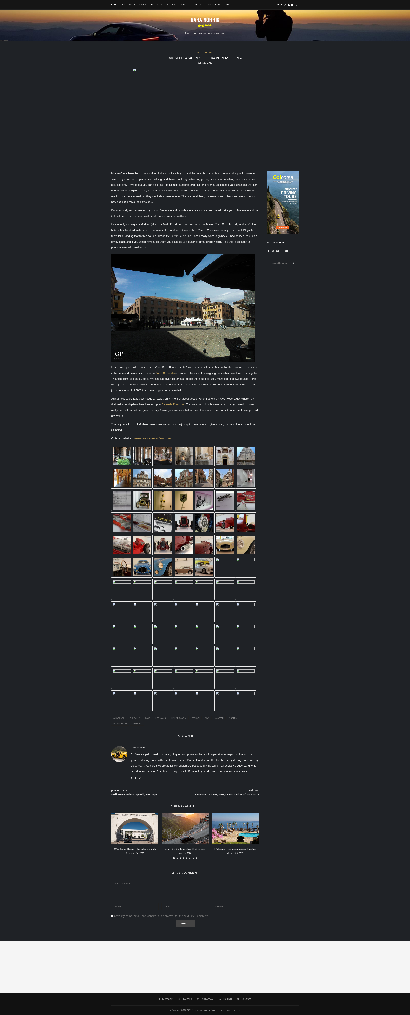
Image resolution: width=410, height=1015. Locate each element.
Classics (155, 4)
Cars (141, 4)
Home (114, 4)
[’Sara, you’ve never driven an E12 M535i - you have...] (25, 967)
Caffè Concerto (165, 373)
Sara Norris (138, 747)
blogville (135, 718)
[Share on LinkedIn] (186, 736)
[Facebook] (278, 4)
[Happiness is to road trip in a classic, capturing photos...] (384, 967)
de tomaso (160, 718)
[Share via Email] (192, 736)
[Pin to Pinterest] (183, 736)
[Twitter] (281, 4)
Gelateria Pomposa (172, 404)
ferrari (196, 718)
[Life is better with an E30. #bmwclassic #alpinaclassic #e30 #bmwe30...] (76, 967)
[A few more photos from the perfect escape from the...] (333, 967)
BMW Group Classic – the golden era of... (134, 848)
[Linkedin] (289, 4)
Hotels (197, 4)
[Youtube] (292, 4)
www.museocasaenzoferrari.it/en (152, 438)
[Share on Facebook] (176, 736)
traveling (137, 723)
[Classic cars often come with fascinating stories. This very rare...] (128, 967)
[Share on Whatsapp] (189, 736)
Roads (170, 4)
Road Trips (127, 4)
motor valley (120, 723)
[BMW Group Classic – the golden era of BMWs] (134, 828)
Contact (229, 4)
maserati (219, 718)
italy (207, 718)
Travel (183, 4)
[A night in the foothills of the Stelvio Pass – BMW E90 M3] (185, 828)
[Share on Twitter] (179, 736)
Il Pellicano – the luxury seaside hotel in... (235, 848)
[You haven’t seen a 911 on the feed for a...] (282, 967)
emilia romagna (178, 718)
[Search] (297, 4)
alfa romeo (119, 718)
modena (233, 718)
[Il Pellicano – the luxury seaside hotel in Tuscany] (235, 828)
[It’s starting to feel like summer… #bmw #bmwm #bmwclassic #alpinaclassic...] (230, 967)
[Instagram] (285, 4)
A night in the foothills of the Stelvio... (185, 848)
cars (147, 718)
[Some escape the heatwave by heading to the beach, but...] (179, 967)
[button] (115, 835)
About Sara (214, 4)
